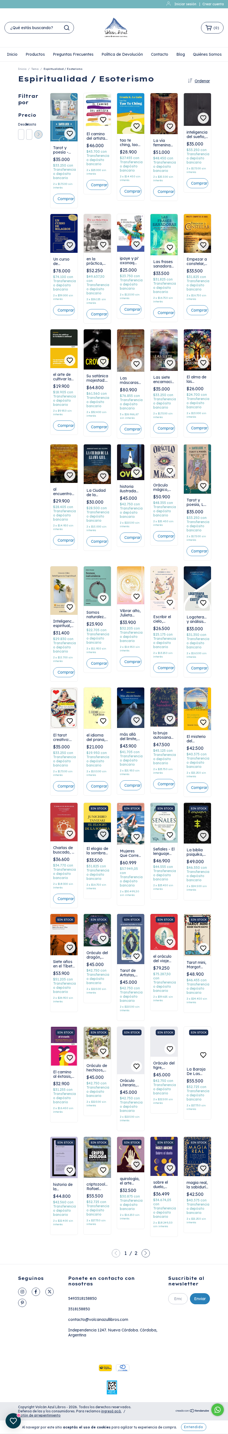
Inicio (12, 54)
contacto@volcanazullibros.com (98, 1319)
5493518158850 (82, 1298)
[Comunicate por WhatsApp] (217, 1410)
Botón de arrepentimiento (39, 1415)
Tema (35, 69)
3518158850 (79, 1308)
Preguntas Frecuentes (73, 54)
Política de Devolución (122, 54)
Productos (35, 54)
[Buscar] (66, 28)
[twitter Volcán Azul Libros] (49, 1292)
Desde (21, 124)
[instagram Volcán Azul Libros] (22, 1292)
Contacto (159, 54)
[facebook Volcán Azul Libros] (36, 1292)
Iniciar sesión (185, 4)
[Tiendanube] (192, 1411)
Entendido (193, 1427)
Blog (180, 54)
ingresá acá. (111, 1411)
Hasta (29, 124)
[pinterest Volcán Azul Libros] (22, 1303)
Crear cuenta (213, 4)
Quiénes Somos (207, 54)
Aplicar (38, 134)
